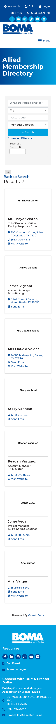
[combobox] (28, 110)
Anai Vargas (18, 581)
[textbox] (11, 150)
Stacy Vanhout (20, 409)
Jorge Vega (17, 521)
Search (29, 132)
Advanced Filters (18, 138)
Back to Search (16, 177)
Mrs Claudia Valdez (23, 349)
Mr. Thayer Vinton (23, 219)
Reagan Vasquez (22, 461)
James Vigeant (20, 286)
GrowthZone (36, 615)
